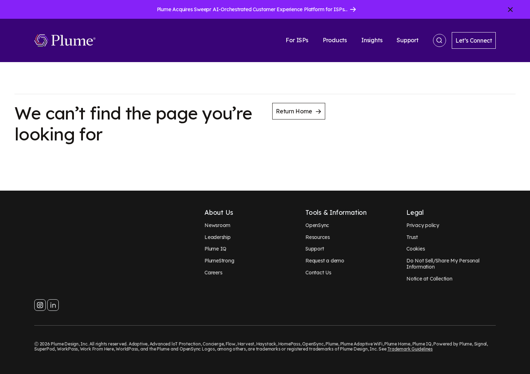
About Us (218, 213)
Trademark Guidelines (410, 349)
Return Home (294, 111)
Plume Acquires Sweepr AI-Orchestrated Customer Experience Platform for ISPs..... (253, 9)
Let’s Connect (473, 40)
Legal (415, 213)
